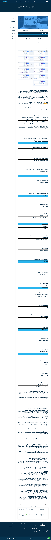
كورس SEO (24, 525)
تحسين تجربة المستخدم (21, 134)
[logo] (46, 1)
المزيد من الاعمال (33, 87)
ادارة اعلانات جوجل (34, 531)
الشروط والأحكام (46, 538)
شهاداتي (20, 1)
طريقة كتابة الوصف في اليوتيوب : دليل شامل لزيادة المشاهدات (33, 514)
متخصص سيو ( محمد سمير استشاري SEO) (25, 6)
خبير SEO (45, 103)
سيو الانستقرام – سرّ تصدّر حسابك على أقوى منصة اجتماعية (21, 515)
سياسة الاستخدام (42, 538)
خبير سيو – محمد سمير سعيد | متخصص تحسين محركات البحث (21, 509)
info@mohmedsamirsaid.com (9, 524)
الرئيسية (34, 1)
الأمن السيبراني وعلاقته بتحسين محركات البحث (41, 509)
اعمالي (28, 1)
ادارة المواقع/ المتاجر (34, 528)
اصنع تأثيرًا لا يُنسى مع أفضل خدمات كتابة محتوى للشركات (42, 515)
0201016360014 (10, 526)
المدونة (17, 1)
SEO (29, 7)
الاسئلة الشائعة (24, 526)
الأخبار (25, 528)
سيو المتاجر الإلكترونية (34, 526)
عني (30, 1)
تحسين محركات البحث (34, 525)
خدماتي (25, 1)
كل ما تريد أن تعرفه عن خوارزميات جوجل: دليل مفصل (31, 509)
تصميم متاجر (35, 534)
